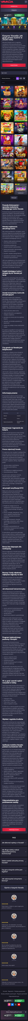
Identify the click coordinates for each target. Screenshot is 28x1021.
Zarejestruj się (14, 6)
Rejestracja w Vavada (14, 829)
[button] (2, 21)
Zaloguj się (14, 10)
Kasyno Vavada (13, 65)
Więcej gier (14, 197)
